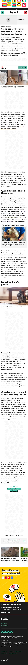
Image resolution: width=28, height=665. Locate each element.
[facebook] (11, 632)
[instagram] (5, 632)
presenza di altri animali (8, 221)
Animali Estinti (5, 612)
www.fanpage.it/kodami (16, 539)
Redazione (11, 651)
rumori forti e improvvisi (14, 217)
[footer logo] (5, 619)
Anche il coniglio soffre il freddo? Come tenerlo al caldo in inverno (10, 560)
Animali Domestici (6, 609)
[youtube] (8, 632)
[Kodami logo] (14, 12)
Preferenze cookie (13, 653)
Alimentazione (5, 604)
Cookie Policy (4, 653)
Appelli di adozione (16, 604)
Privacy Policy (18, 651)
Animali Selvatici (17, 609)
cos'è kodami (4, 651)
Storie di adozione (6, 607)
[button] (3, 577)
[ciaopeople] (4, 660)
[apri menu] (2, 12)
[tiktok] (2, 632)
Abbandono (16, 607)
